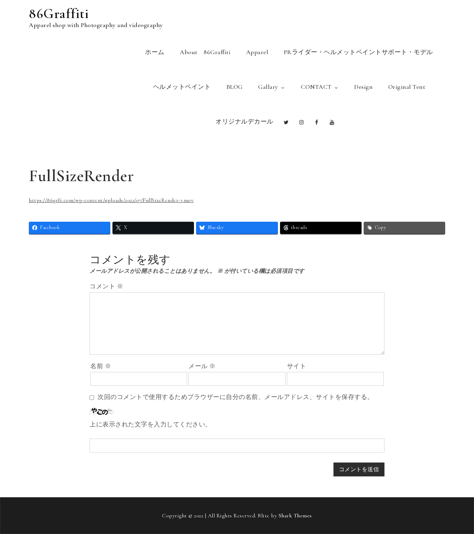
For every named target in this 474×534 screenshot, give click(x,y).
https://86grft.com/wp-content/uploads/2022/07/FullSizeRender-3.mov (111, 200)
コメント (106, 286)
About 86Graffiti (205, 52)
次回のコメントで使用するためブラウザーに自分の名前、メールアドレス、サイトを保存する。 (236, 397)
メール (202, 366)
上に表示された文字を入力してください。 (151, 424)
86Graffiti (59, 13)
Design (363, 87)
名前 (100, 366)
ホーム (154, 52)
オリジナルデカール (244, 121)
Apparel (257, 52)
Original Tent (406, 87)
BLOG (234, 87)
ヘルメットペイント (182, 87)
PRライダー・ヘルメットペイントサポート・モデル (358, 52)
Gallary (268, 87)
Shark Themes (295, 515)
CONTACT (316, 87)
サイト (296, 366)
